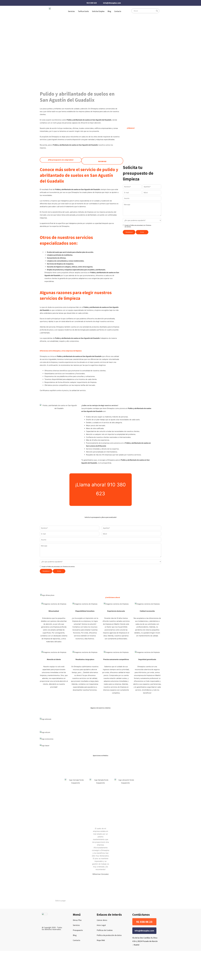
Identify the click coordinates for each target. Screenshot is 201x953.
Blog (109, 11)
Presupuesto (78, 930)
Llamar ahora (102, 920)
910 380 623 (92, 3)
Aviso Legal (101, 925)
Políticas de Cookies (105, 930)
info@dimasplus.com (112, 3)
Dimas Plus (77, 920)
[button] (144, 921)
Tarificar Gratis (83, 11)
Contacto (117, 11)
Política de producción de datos (109, 935)
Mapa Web (101, 940)
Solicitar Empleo (98, 11)
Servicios (76, 925)
